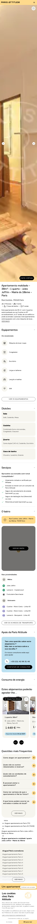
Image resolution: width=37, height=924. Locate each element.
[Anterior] (3, 143)
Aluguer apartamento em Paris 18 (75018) (19, 826)
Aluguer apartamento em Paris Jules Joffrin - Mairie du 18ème (18, 832)
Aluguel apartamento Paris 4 (12, 863)
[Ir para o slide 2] (17, 710)
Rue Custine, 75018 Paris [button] (13, 300)
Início (6, 820)
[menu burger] (34, 2)
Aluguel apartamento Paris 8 (12, 874)
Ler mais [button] (16, 493)
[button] (18, 329)
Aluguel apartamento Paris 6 (12, 868)
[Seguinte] (33, 143)
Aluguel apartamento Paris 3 (12, 860)
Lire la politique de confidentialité (14, 915)
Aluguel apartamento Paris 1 (12, 854)
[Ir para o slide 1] (14, 710)
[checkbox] (34, 8)
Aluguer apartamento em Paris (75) (17, 823)
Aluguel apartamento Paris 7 (12, 871)
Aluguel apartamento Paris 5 (12, 865)
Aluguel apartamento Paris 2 (12, 857)
